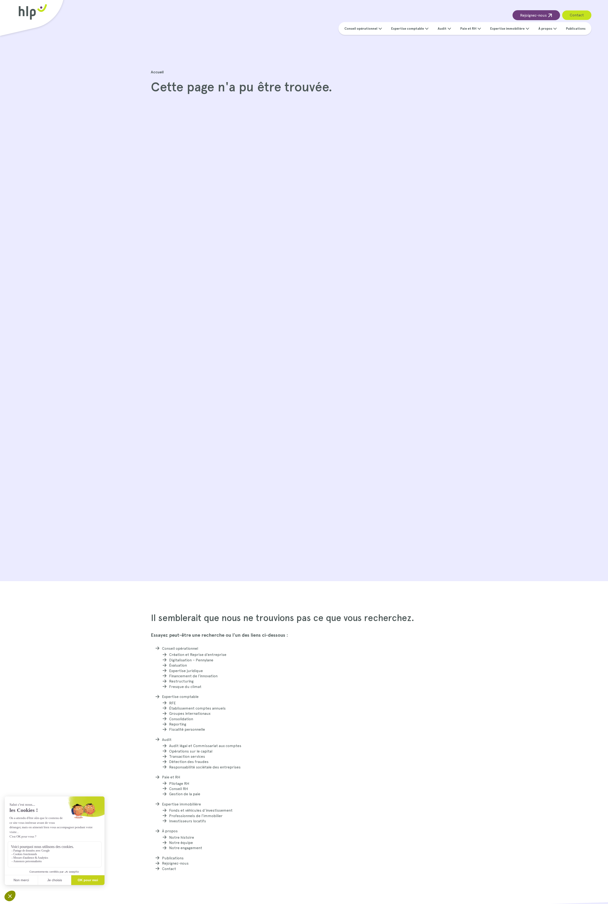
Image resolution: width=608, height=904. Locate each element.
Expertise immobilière (507, 28)
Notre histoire (181, 837)
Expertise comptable (407, 28)
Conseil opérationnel (360, 28)
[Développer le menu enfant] (380, 28)
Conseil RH (178, 788)
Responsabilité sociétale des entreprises (205, 767)
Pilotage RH (179, 783)
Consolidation (181, 719)
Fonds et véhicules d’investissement (201, 810)
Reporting (177, 724)
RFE (172, 703)
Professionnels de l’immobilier (196, 816)
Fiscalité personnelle (187, 729)
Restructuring (181, 681)
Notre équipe (181, 842)
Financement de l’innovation (193, 676)
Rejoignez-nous (534, 15)
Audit (442, 28)
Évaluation (178, 665)
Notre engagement (185, 848)
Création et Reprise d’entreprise (197, 654)
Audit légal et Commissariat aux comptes (205, 746)
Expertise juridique (186, 671)
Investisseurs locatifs (187, 821)
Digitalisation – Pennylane (191, 660)
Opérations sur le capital (190, 751)
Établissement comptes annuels (197, 708)
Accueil (157, 72)
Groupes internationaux (189, 713)
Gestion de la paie (184, 794)
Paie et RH (468, 28)
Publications (575, 28)
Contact (577, 15)
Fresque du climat (185, 686)
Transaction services (187, 756)
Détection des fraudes (189, 761)
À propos (545, 28)
